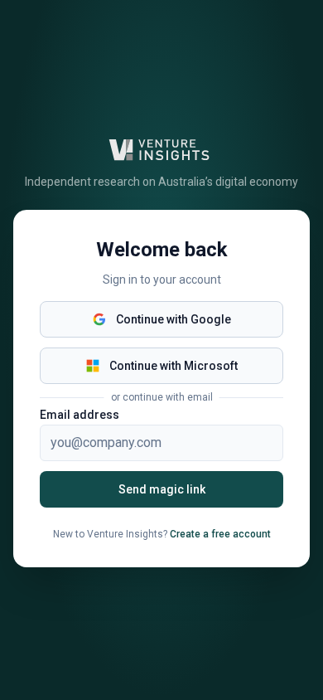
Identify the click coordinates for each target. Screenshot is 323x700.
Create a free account (220, 534)
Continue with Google (173, 319)
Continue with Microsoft (173, 365)
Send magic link (161, 489)
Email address (79, 414)
